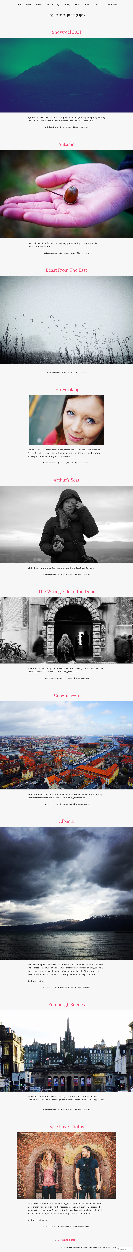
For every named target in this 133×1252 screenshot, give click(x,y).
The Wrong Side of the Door (66, 591)
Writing (67, 5)
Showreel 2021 (66, 32)
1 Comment (82, 372)
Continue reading (36, 981)
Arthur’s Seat (66, 480)
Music (86, 5)
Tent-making (66, 389)
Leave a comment (81, 127)
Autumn (66, 144)
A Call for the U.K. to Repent (105, 5)
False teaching (53, 5)
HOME (20, 5)
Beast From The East (66, 270)
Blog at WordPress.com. (110, 1247)
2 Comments (84, 253)
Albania (66, 821)
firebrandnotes (52, 127)
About (28, 5)
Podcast (39, 5)
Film (77, 5)
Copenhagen (66, 695)
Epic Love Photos (66, 1126)
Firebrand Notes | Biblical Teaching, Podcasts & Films (81, 1247)
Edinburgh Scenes (66, 1004)
